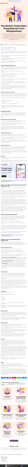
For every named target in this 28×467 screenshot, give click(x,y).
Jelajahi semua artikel (14, 440)
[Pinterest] (14, 378)
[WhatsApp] (19, 378)
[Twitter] (24, 378)
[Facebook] (3, 378)
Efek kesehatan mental (11, 47)
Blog (15, 3)
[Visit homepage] (14, 446)
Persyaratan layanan (4, 458)
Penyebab (5, 47)
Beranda (2, 454)
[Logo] (4, 3)
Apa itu (2, 47)
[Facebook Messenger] (8, 378)
